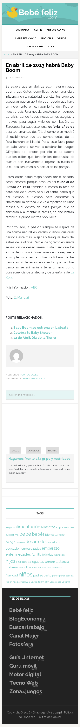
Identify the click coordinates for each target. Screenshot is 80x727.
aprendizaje (68, 527)
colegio (10, 542)
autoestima (12, 534)
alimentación (27, 526)
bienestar (51, 534)
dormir (56, 542)
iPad (18, 562)
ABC (34, 287)
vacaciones (55, 582)
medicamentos (54, 567)
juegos (26, 562)
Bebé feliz (40, 12)
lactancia (50, 561)
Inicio (7, 54)
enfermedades (18, 554)
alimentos (48, 527)
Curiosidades (30, 374)
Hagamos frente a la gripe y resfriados (39, 459)
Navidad (12, 575)
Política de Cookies (49, 716)
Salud (34, 581)
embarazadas (31, 548)
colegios (20, 542)
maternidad (40, 567)
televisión (43, 581)
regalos (25, 581)
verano (66, 581)
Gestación (59, 554)
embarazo (51, 548)
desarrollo (38, 378)
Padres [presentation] (52, 450)
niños (25, 574)
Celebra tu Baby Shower (32, 333)
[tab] (13, 451)
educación (13, 548)
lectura (21, 567)
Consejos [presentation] (33, 450)
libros (29, 567)
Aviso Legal (54, 712)
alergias (10, 527)
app (58, 527)
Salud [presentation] (15, 450)
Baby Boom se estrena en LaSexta (40, 327)
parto (47, 575)
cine (62, 534)
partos (55, 576)
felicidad (47, 554)
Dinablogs (38, 712)
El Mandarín (22, 297)
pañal (62, 575)
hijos (10, 561)
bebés (26, 378)
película (70, 576)
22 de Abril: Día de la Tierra (34, 338)
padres (38, 575)
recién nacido (13, 582)
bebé (25, 534)
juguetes (38, 562)
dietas (49, 542)
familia (36, 554)
